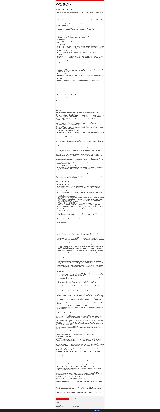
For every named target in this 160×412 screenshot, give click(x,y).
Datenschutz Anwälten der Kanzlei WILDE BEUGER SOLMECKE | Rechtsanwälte (82, 393)
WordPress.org (92, 402)
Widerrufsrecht (59, 405)
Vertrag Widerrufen (62, 399)
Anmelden (91, 400)
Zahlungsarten (59, 407)
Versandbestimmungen (60, 406)
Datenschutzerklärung (60, 404)
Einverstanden (97, 410)
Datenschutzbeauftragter (59, 393)
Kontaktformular (74, 400)
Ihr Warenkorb (59, 0)
